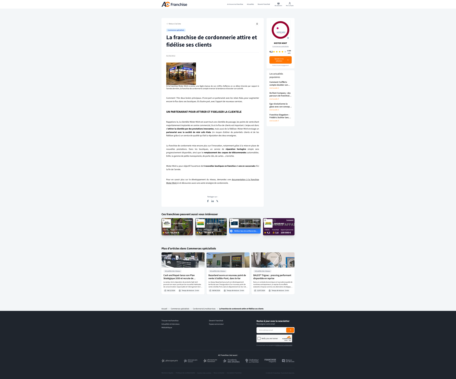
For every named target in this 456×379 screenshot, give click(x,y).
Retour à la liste (175, 23)
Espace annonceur (216, 324)
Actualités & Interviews (171, 324)
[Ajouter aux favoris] (163, 220)
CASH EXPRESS (179, 223)
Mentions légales (167, 373)
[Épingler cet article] (257, 24)
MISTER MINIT (280, 43)
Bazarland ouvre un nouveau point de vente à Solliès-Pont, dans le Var (227, 277)
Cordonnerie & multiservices (204, 308)
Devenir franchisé (216, 320)
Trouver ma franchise (170, 320)
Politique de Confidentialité (284, 345)
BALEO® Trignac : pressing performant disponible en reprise (272, 277)
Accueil (164, 308)
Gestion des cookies (204, 373)
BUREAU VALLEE (213, 223)
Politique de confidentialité (185, 373)
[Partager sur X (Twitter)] (217, 201)
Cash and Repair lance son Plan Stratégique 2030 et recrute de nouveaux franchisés (179, 278)
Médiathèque (167, 327)
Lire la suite (273, 88)
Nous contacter (219, 373)
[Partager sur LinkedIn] (212, 201)
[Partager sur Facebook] (208, 201)
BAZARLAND (279, 223)
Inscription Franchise (234, 373)
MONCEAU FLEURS (248, 223)
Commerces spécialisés (176, 30)
